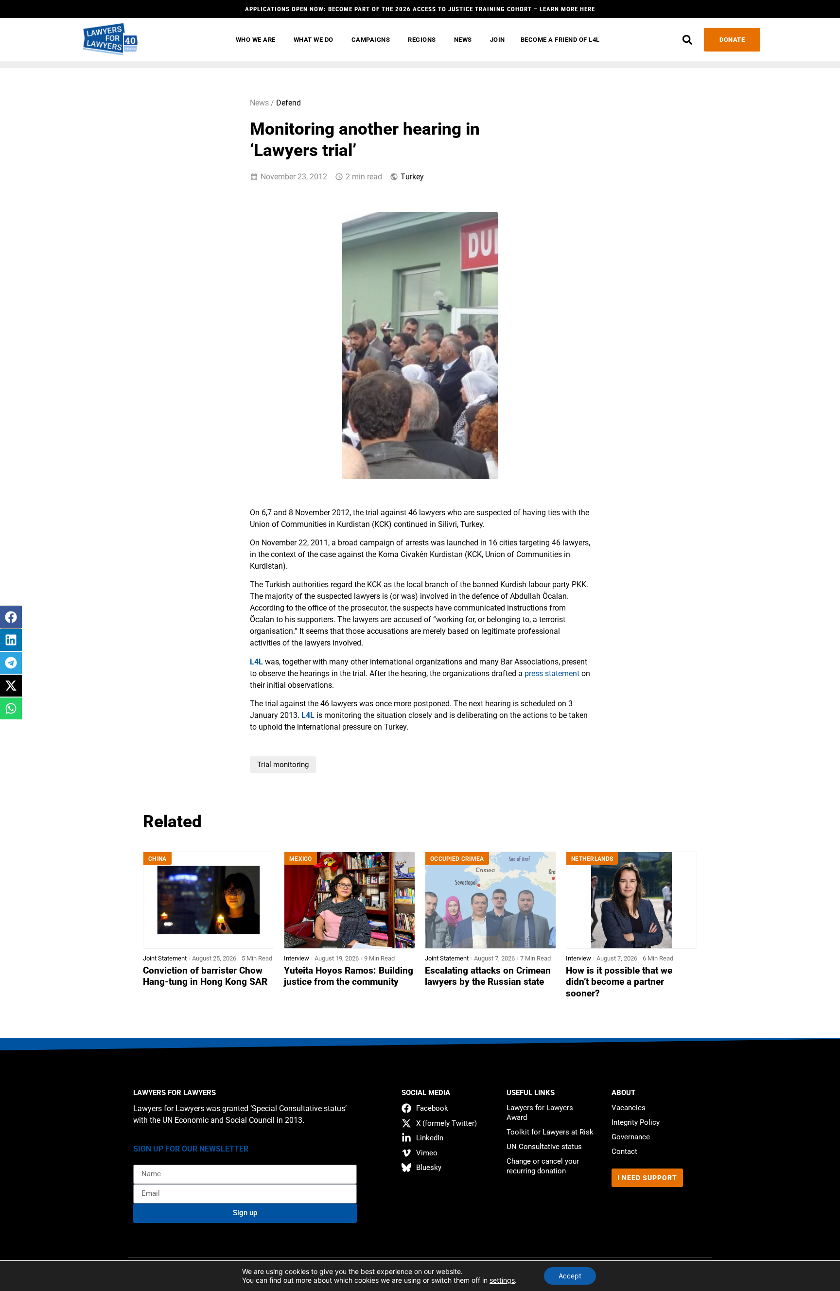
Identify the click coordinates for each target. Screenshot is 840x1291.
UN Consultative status (544, 1146)
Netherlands (592, 858)
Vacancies (629, 1107)
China (157, 858)
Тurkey (412, 176)
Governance (631, 1137)
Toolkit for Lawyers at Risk (550, 1132)
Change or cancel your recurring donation (543, 1166)
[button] (687, 40)
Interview (296, 958)
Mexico (300, 858)
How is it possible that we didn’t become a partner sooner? (619, 981)
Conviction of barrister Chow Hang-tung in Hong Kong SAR (205, 976)
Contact (624, 1151)
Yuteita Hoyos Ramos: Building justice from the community (348, 976)
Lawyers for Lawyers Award (540, 1112)
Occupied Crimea (457, 858)
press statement (552, 673)
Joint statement (165, 958)
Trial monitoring (283, 764)
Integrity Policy (636, 1122)
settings (502, 1280)
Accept (570, 1276)
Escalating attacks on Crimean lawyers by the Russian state (488, 976)
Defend (288, 102)
